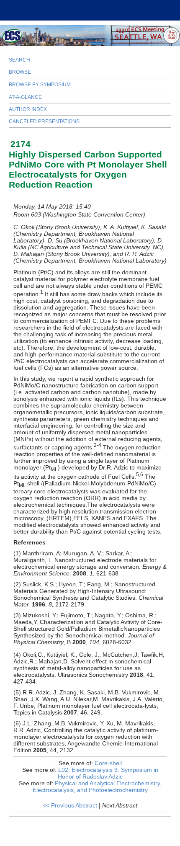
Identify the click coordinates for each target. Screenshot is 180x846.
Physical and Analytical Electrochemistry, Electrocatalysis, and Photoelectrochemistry (97, 786)
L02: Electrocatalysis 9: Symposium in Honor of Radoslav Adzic (108, 773)
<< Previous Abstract (70, 805)
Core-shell (108, 763)
